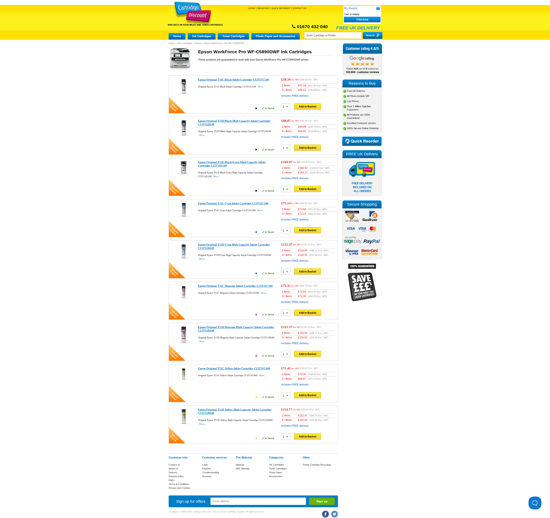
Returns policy (176, 476)
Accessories (275, 476)
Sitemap (240, 464)
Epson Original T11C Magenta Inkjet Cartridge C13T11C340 (235, 285)
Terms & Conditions (179, 484)
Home (177, 36)
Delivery (173, 472)
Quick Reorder (281, 8)
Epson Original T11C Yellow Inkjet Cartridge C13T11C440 (234, 368)
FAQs (172, 480)
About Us (173, 468)
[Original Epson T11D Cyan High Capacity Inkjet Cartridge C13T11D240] (183, 259)
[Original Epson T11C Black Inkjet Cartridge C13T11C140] (183, 96)
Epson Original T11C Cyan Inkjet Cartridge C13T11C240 (233, 203)
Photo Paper (275, 472)
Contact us (174, 464)
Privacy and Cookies (179, 488)
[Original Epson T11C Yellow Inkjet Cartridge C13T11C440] (183, 381)
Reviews (206, 476)
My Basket (351, 8)
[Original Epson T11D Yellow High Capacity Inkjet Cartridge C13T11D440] (183, 425)
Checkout (362, 19)
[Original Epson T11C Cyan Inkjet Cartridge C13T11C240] (183, 217)
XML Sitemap (242, 468)
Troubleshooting (210, 472)
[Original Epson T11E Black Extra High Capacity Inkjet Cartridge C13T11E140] (183, 175)
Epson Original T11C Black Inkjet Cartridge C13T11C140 (233, 79)
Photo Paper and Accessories (275, 36)
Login (251, 8)
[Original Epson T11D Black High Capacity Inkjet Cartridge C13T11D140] (183, 136)
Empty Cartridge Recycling (317, 464)
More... (261, 86)
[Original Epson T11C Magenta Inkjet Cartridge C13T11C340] (183, 299)
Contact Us (299, 8)
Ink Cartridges (201, 36)
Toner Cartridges (233, 36)
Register (263, 8)
